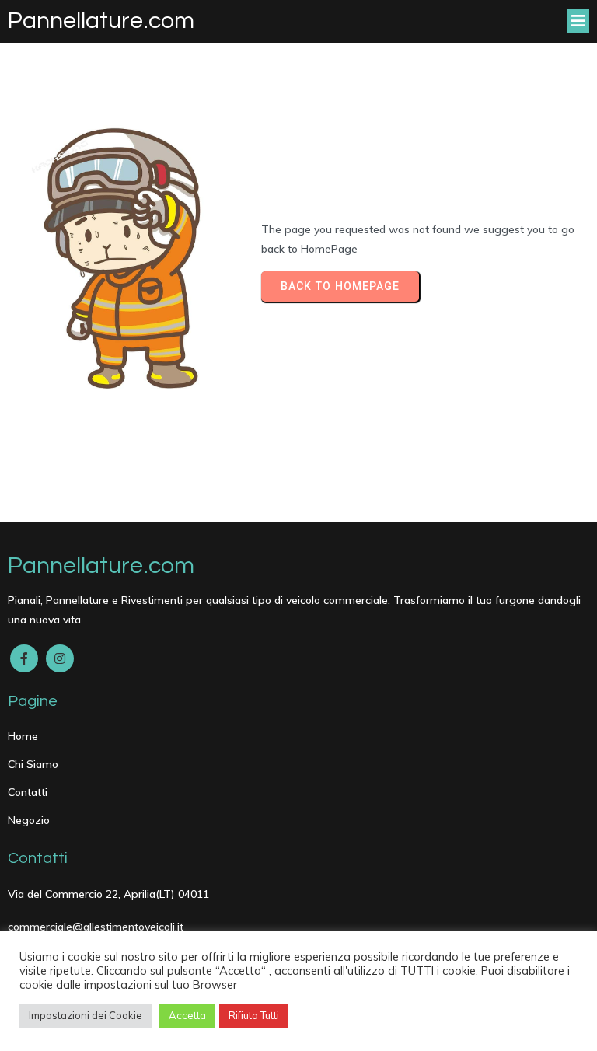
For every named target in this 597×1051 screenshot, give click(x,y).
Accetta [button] (187, 1015)
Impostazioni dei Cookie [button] (85, 1015)
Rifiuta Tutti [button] (254, 1015)
